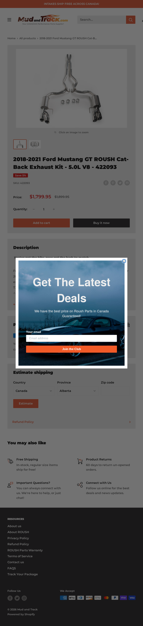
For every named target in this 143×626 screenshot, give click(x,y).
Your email (33, 332)
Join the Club (71, 349)
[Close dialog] (124, 261)
